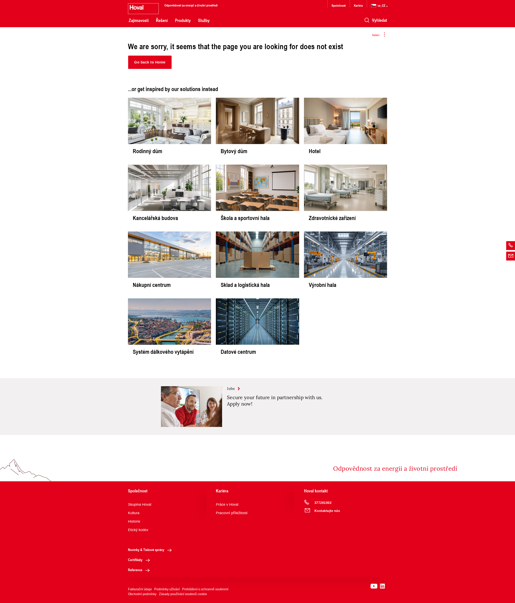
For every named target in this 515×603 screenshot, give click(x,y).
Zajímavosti (139, 20)
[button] (150, 62)
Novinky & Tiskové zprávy (146, 549)
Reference (135, 569)
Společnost (339, 5)
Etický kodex (138, 530)
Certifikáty (135, 559)
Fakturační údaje (140, 589)
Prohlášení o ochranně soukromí (205, 589)
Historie (134, 521)
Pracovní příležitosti (231, 513)
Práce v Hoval (227, 504)
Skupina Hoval (139, 504)
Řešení (162, 20)
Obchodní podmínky (142, 594)
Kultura (133, 513)
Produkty (183, 20)
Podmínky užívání (167, 589)
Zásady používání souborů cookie (183, 594)
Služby (204, 20)
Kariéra (358, 5)
